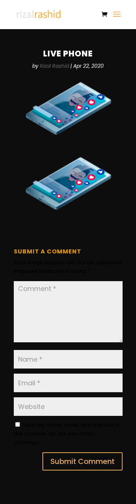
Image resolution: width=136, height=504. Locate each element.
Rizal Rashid (54, 66)
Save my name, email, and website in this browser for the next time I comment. (66, 433)
